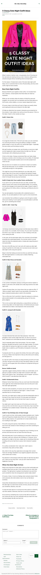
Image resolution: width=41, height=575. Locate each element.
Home (3, 503)
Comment (4, 529)
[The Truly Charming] (20, 3)
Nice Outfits (30, 508)
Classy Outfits (11, 508)
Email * (24, 540)
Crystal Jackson (6, 12)
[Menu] (1, 3)
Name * (6, 540)
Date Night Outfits (21, 508)
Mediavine (37, 573)
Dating (3, 15)
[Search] (36, 556)
